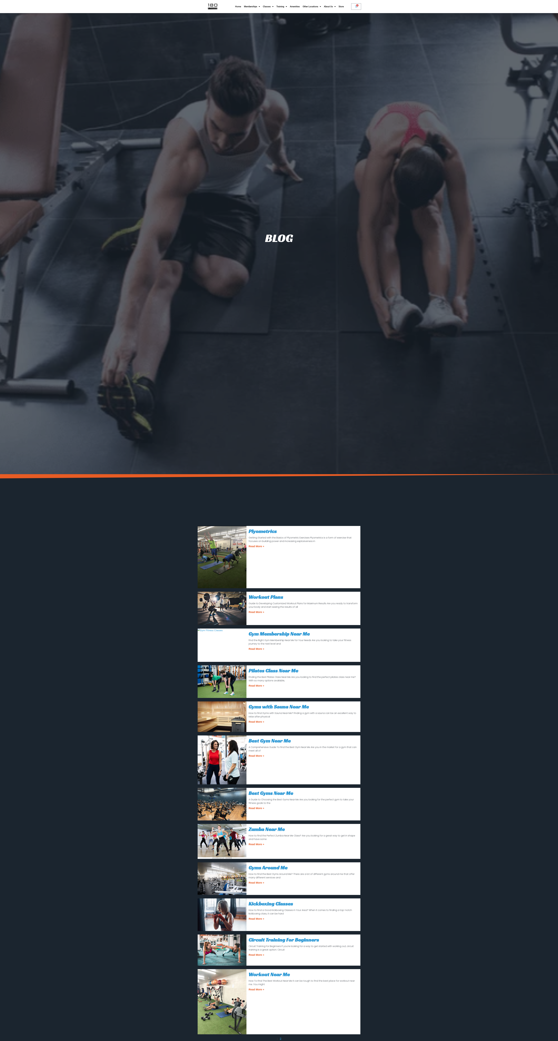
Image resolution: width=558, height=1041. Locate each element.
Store (341, 6)
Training (280, 6)
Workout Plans (266, 597)
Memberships (250, 6)
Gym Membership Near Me (279, 634)
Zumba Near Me (267, 829)
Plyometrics (263, 531)
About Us (328, 6)
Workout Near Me (269, 974)
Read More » (256, 546)
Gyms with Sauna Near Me (279, 706)
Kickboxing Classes (271, 903)
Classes (267, 6)
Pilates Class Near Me (273, 670)
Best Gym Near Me (270, 741)
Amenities (295, 6)
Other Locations (310, 6)
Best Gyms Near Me (271, 793)
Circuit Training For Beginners (284, 940)
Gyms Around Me (268, 867)
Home (238, 6)
